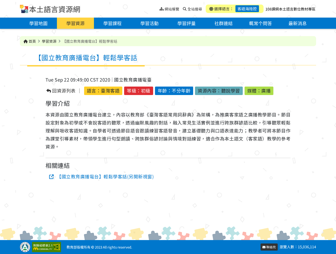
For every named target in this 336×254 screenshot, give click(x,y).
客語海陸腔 (247, 8)
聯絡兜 (271, 247)
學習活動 (149, 23)
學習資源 (75, 23)
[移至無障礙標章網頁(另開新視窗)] (47, 247)
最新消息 (297, 23)
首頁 (32, 41)
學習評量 (186, 23)
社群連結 (223, 23)
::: (156, 8)
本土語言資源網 (54, 9)
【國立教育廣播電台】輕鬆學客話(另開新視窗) (105, 176)
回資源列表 (63, 90)
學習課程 (112, 23)
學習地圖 (38, 23)
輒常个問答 (260, 23)
